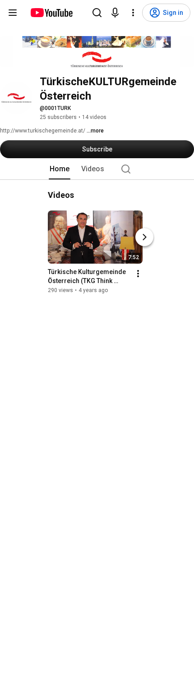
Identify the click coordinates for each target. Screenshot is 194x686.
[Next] (144, 237)
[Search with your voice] (115, 13)
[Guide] (12, 12)
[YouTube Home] (51, 12)
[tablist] (97, 169)
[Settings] (133, 12)
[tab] (59, 169)
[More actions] (138, 274)
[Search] (97, 12)
